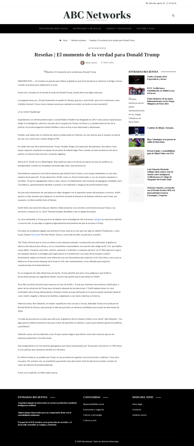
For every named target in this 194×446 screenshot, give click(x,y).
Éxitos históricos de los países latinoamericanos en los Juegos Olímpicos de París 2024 (160, 101)
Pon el (34, 235)
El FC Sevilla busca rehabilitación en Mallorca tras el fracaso (161, 90)
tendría (97, 219)
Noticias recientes (97, 48)
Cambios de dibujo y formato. (160, 128)
